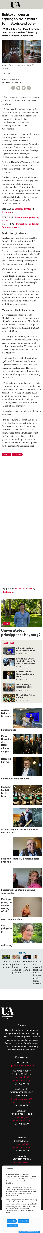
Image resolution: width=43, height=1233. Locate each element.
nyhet (6, 454)
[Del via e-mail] (24, 88)
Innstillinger (12, 1225)
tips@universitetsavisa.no (22, 1065)
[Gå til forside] (22, 5)
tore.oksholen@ (21, 1077)
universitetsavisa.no (22, 1080)
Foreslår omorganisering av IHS (20, 219)
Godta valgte (24, 1221)
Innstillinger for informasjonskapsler (29, 1231)
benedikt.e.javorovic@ (21, 1098)
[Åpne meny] (39, 5)
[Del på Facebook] (13, 88)
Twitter (27, 208)
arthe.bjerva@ (22, 1162)
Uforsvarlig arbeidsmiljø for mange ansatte (20, 225)
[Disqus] (21, 496)
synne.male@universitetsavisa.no (22, 1145)
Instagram (7, 212)
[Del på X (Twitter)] (18, 88)
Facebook (18, 208)
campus (17, 454)
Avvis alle (12, 1221)
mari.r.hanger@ (21, 1117)
